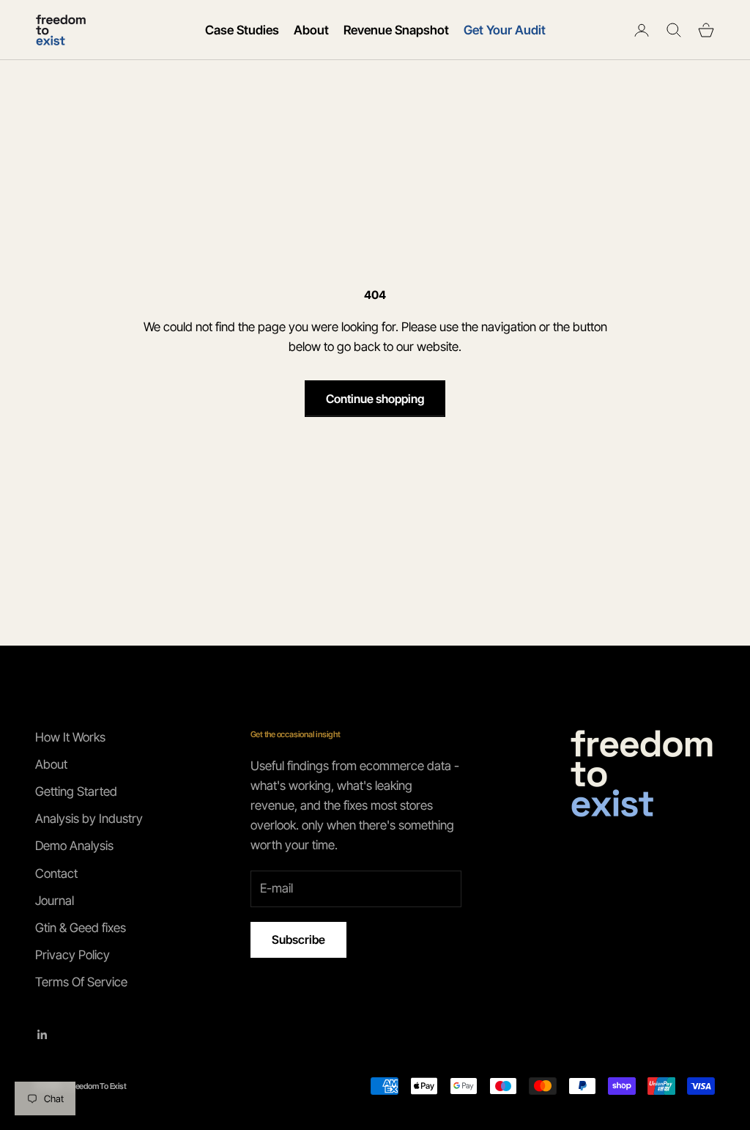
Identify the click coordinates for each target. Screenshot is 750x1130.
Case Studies (242, 30)
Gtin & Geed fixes (80, 927)
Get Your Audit (505, 30)
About (311, 30)
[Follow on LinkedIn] (42, 1034)
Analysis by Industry (89, 818)
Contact (56, 873)
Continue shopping (375, 398)
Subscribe (298, 939)
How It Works (70, 737)
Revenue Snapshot (396, 30)
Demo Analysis (74, 845)
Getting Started (76, 791)
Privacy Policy (72, 955)
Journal (54, 900)
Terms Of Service (81, 982)
